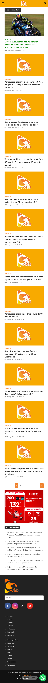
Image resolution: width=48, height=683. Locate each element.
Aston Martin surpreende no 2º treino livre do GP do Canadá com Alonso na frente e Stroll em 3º (24, 471)
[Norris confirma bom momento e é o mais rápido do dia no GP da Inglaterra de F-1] (24, 260)
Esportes (8, 39)
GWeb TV (10, 646)
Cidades (10, 622)
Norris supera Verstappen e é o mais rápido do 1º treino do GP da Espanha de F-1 (23, 431)
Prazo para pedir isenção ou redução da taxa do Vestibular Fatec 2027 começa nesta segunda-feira (24, 534)
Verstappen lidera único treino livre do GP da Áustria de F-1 (24, 315)
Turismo (10, 659)
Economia (11, 632)
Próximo (42, 485)
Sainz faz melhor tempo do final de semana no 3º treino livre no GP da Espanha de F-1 (21, 354)
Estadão (8, 79)
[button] (42, 677)
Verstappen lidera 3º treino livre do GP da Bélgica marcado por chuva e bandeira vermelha (24, 85)
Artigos (10, 616)
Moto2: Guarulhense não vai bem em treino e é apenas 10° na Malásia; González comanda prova (21, 45)
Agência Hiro (27, 675)
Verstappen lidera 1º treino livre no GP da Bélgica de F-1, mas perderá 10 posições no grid (24, 162)
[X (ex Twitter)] (22, 606)
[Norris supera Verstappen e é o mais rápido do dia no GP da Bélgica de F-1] (24, 105)
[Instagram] (15, 606)
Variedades (11, 662)
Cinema (10, 626)
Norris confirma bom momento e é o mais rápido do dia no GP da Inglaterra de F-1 (24, 278)
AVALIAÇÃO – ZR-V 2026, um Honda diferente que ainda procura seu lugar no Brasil (25, 561)
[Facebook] (8, 606)
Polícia (9, 649)
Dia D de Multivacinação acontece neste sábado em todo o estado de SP (24, 555)
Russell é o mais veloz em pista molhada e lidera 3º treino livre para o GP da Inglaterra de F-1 (24, 239)
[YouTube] (30, 606)
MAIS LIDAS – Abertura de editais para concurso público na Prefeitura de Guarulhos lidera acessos (25, 549)
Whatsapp (11, 665)
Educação (10, 635)
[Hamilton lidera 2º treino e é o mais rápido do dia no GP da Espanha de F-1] (24, 374)
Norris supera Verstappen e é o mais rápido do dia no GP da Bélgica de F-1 (22, 123)
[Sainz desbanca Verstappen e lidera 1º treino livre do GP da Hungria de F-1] (24, 182)
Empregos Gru (12, 640)
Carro (9, 619)
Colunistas (11, 629)
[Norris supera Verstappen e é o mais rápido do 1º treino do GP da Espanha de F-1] (24, 411)
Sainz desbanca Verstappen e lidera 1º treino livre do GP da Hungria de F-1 (22, 200)
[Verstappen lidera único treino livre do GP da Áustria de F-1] (24, 297)
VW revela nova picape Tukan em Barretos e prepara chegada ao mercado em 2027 (23, 542)
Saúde (9, 656)
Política (9, 652)
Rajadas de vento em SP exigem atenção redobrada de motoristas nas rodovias (22, 568)
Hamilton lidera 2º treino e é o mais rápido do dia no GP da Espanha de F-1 (24, 392)
